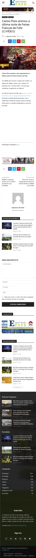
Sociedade (11, 17)
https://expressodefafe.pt (18, 210)
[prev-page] (3, 253)
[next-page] (6, 253)
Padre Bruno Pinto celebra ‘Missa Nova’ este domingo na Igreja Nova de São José (23, 379)
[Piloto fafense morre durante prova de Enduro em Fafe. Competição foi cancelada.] (7, 413)
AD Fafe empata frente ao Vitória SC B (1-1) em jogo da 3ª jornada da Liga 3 (23, 245)
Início (3, 13)
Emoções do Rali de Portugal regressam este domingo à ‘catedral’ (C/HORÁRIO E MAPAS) (23, 422)
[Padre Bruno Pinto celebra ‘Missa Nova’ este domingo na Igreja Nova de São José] (7, 380)
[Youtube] (30, 539)
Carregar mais (17, 387)
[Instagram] (11, 539)
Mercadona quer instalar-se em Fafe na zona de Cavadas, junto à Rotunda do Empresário (23, 402)
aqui (18, 144)
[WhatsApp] (23, 41)
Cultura (4, 228)
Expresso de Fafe (11, 36)
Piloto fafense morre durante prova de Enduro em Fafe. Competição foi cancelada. (22, 412)
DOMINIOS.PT (5, 550)
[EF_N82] (18, 325)
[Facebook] (10, 41)
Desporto (4, 249)
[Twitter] (14, 41)
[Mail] (15, 539)
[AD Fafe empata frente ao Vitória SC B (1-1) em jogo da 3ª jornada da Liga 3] (7, 246)
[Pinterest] (19, 41)
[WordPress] (25, 539)
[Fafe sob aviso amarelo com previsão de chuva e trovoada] (7, 237)
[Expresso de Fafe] (3, 36)
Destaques (9, 13)
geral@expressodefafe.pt (19, 525)
